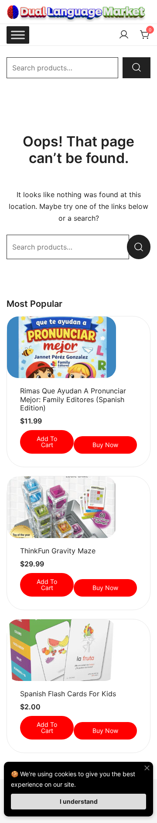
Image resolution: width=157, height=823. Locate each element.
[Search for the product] (136, 67)
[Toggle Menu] (18, 35)
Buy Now (105, 444)
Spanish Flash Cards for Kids (68, 693)
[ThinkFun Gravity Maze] (78, 507)
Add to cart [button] (47, 441)
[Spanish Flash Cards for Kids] (78, 650)
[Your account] (124, 35)
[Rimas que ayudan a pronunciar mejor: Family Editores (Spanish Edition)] (78, 347)
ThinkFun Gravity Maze (58, 550)
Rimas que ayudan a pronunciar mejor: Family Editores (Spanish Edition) (73, 399)
